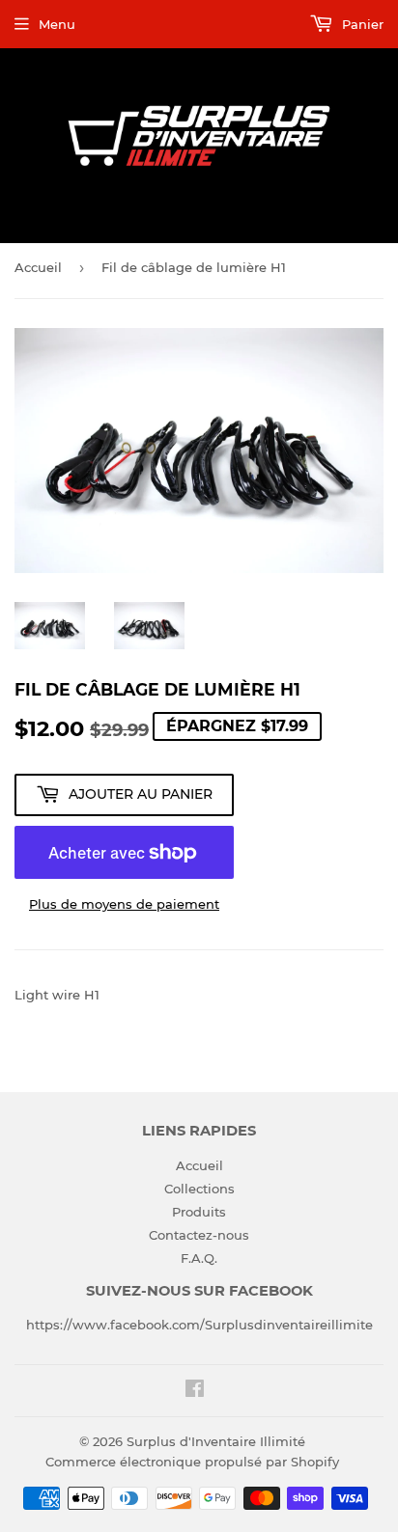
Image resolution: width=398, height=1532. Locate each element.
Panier (361, 24)
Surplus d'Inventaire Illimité (216, 1441)
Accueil (38, 267)
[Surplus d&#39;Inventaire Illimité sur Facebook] (195, 1391)
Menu (57, 24)
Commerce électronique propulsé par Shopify (192, 1461)
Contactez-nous (199, 1235)
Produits (199, 1211)
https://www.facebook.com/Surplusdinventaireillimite (199, 1324)
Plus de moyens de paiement (124, 904)
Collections (199, 1188)
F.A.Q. (199, 1258)
